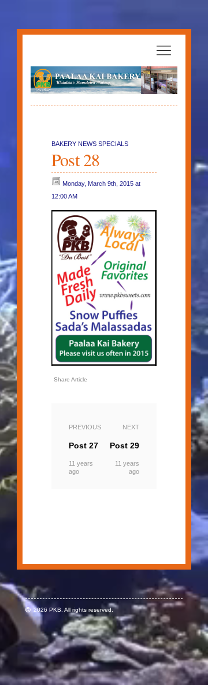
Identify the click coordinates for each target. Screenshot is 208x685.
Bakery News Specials (89, 143)
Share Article (70, 379)
